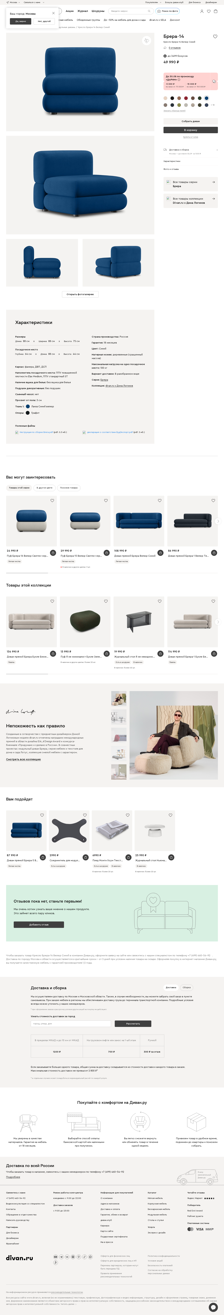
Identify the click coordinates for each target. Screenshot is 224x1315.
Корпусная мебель (157, 1204)
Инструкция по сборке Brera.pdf (36, 432)
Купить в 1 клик (190, 137)
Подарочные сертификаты (114, 1237)
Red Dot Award (195, 1211)
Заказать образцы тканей (174, 111)
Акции (70, 11)
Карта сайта (107, 1231)
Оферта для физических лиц (115, 1256)
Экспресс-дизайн (156, 1233)
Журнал (82, 11)
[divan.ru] (19, 1258)
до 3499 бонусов (178, 56)
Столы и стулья (156, 1220)
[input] (131, 11)
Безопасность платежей (160, 1265)
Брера (104, 380)
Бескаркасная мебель (159, 1209)
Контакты (11, 1209)
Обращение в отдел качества (21, 1215)
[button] (202, 11)
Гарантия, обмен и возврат (114, 1215)
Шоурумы (98, 11)
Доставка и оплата (110, 1209)
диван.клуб (106, 1220)
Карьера (105, 1226)
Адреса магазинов (110, 1204)
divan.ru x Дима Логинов (119, 386)
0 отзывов (175, 48)
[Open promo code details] (179, 79)
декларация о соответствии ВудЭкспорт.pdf (110, 432)
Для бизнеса (12, 1233)
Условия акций (155, 1261)
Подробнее (13, 1177)
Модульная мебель (157, 1215)
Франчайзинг (12, 1244)
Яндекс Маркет (195, 1198)
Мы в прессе (107, 1242)
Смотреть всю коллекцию (23, 759)
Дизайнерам (12, 1238)
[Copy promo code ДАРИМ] (214, 81)
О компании (107, 1198)
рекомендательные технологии (67, 1292)
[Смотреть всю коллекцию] (174, 735)
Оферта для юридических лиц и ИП (119, 1261)
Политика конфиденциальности (164, 1256)
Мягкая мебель (155, 1198)
